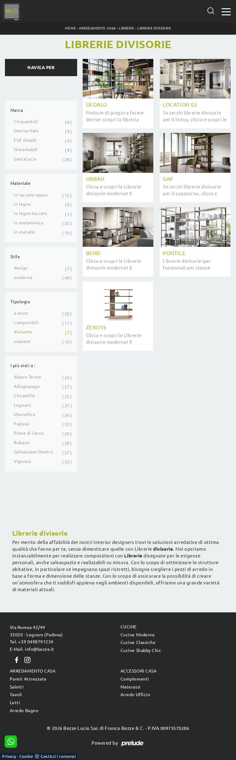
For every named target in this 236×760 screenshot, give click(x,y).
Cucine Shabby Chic (140, 650)
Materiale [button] (20, 183)
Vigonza (22, 461)
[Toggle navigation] (226, 11)
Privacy (9, 756)
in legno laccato (30, 213)
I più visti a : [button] (22, 365)
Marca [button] (16, 110)
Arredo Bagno (24, 710)
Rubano (22, 442)
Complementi (134, 679)
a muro (21, 313)
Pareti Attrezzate (28, 679)
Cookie (26, 756)
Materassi (130, 686)
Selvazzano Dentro (33, 451)
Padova (21, 423)
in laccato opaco (31, 194)
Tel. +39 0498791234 (31, 641)
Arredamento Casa (97, 28)
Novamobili (25, 149)
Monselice (24, 414)
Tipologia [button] (20, 301)
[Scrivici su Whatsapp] (11, 741)
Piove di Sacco (29, 433)
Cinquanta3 (26, 121)
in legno (22, 204)
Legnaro (22, 405)
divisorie (23, 331)
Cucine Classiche (137, 642)
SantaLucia (25, 159)
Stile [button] (15, 256)
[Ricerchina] (211, 11)
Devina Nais (26, 130)
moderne (23, 277)
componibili (26, 322)
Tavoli (16, 694)
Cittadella (24, 395)
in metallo (24, 232)
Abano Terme (27, 376)
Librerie (126, 28)
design (21, 268)
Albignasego (27, 386)
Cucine (128, 626)
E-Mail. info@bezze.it (32, 649)
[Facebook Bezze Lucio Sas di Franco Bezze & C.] (15, 659)
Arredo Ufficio (135, 694)
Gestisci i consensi (58, 756)
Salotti (17, 686)
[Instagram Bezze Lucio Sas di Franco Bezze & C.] (25, 659)
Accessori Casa (138, 671)
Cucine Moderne (137, 634)
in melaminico (28, 222)
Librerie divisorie (154, 28)
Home (70, 28)
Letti (15, 702)
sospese (22, 341)
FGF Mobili (25, 140)
